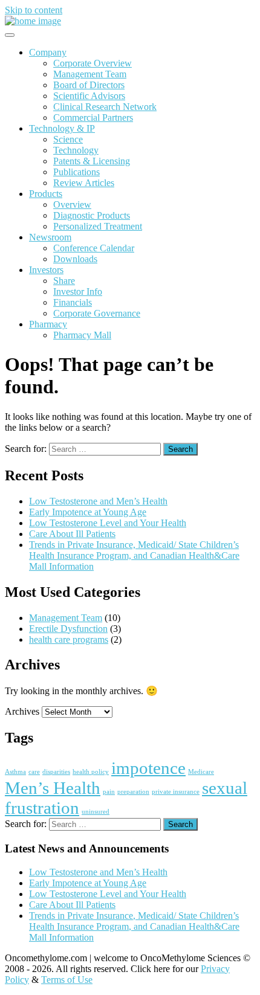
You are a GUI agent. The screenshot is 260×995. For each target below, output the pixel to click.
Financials (72, 302)
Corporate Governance (96, 313)
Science (68, 139)
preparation (133, 791)
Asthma (15, 771)
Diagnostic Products (91, 215)
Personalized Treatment (97, 226)
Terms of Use (67, 979)
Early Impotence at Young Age (87, 512)
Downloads (75, 259)
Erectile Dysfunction (68, 628)
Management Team (89, 74)
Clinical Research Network (105, 106)
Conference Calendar (93, 248)
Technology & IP (62, 128)
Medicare (201, 771)
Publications (76, 172)
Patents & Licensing (91, 161)
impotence (148, 768)
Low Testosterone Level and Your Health (107, 523)
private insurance (176, 791)
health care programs (68, 639)
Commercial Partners (93, 117)
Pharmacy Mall (82, 335)
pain (109, 791)
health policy (91, 771)
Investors (46, 270)
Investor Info (77, 291)
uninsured (95, 811)
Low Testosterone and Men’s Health (98, 501)
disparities (56, 771)
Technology (76, 150)
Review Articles (83, 183)
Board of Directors (89, 85)
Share (64, 280)
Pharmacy (48, 324)
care (34, 771)
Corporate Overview (92, 63)
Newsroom (50, 237)
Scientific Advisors (89, 96)
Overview (72, 204)
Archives (22, 711)
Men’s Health (52, 787)
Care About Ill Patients (72, 534)
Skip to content (33, 10)
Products (45, 193)
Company (48, 52)
